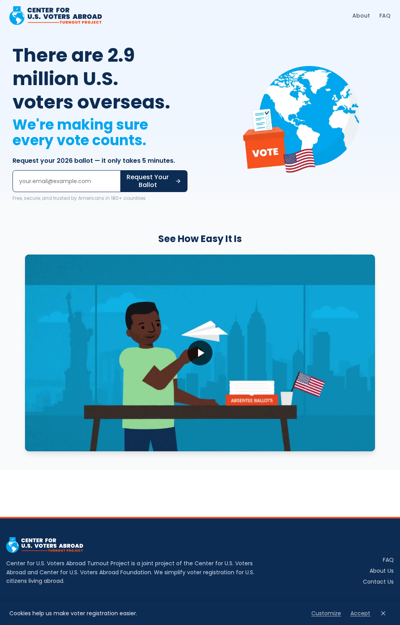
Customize (326, 613)
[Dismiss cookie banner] (383, 613)
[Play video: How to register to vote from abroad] (200, 353)
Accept (360, 613)
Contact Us (378, 582)
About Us (382, 571)
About (361, 16)
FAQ (385, 16)
